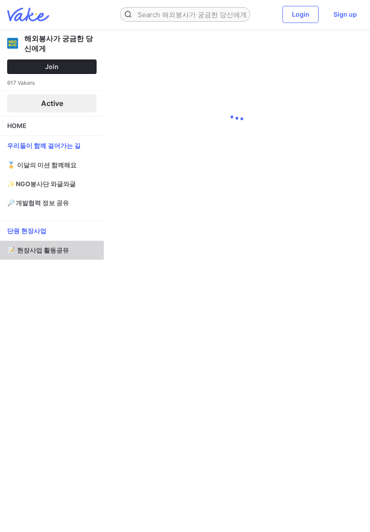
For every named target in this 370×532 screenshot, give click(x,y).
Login (301, 14)
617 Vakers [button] (21, 82)
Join (52, 66)
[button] (128, 14)
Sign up (345, 14)
